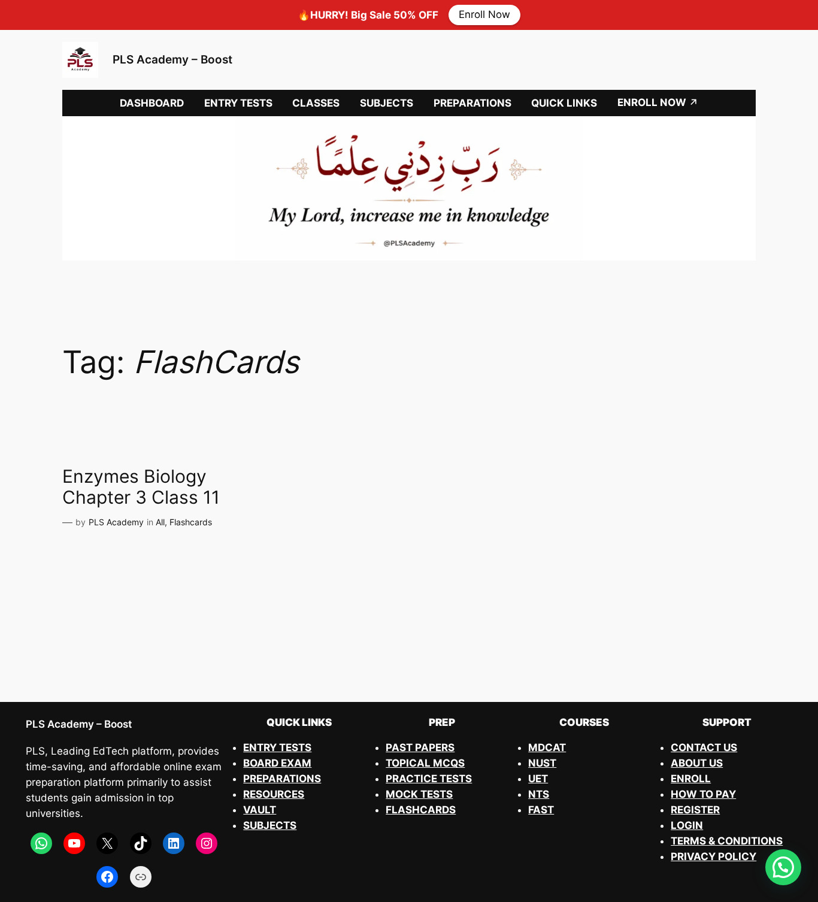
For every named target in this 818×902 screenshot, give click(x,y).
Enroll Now (484, 15)
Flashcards (190, 522)
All (160, 522)
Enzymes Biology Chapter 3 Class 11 (141, 487)
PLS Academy (116, 522)
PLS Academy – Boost (172, 59)
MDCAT (547, 747)
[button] (783, 867)
